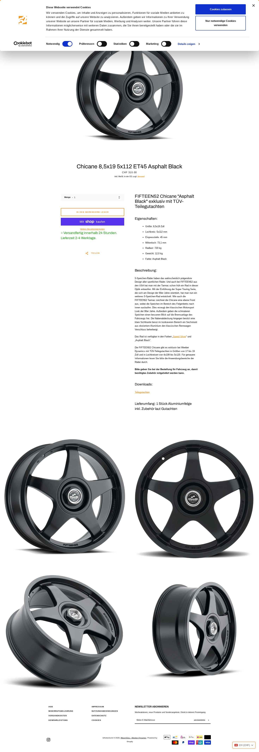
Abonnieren (200, 720)
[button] (244, 745)
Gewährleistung (58, 720)
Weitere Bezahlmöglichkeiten (92, 229)
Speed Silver (179, 336)
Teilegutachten (142, 392)
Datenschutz (99, 716)
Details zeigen (186, 43)
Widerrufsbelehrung (60, 711)
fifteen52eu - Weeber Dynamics (133, 738)
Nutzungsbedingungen (105, 711)
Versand (140, 176)
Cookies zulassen (221, 9)
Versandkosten (57, 716)
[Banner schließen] (253, 5)
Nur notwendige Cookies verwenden (220, 23)
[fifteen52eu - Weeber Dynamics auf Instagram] (48, 739)
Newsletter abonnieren (152, 706)
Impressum (98, 707)
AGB (50, 707)
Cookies (96, 720)
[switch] (102, 44)
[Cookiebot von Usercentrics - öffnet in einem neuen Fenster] (22, 44)
